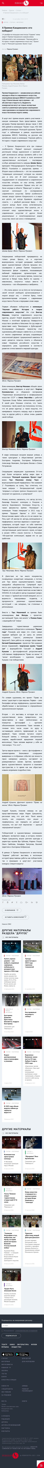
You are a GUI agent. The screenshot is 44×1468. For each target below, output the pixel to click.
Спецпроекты (7, 1389)
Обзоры (5, 1370)
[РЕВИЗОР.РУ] (22, 3)
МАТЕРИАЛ (20, 22)
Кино (12, 1344)
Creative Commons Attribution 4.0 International (19, 1447)
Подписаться (11, 1336)
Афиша (25, 1386)
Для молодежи (28, 1361)
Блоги (4, 1377)
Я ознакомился (9, 1331)
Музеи (34, 1344)
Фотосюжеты (7, 1364)
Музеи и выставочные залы (10, 1406)
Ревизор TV (6, 1367)
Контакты (6, 1431)
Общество (16, 1347)
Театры (4, 1404)
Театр (4, 1344)
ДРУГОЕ (5, 22)
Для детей (26, 1358)
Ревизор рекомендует (27, 1390)
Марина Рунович (12, 49)
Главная (4, 10)
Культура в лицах (9, 1380)
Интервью (6, 1361)
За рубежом (6, 1395)
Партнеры (6, 1428)
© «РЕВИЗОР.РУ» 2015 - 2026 (30, 1455)
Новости (5, 1386)
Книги (24, 1401)
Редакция (6, 1419)
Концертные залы (7, 1409)
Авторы (5, 1422)
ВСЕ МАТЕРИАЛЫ (12, 937)
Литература (23, 1344)
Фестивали (6, 1392)
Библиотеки (5, 1411)
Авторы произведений (10, 1425)
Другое (11, 10)
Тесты (4, 1374)
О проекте (6, 1416)
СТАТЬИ (12, 22)
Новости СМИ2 (6, 924)
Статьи (18, 10)
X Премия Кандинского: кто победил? (16, 13)
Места (4, 1401)
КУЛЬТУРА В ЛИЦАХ (9, 1010)
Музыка (5, 1347)
